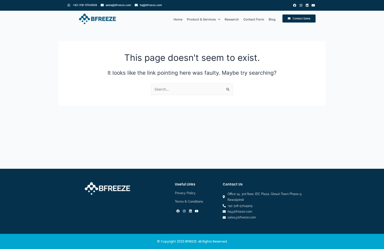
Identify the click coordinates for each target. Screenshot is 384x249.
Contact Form (253, 19)
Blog (272, 19)
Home (178, 19)
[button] (203, 19)
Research (232, 19)
